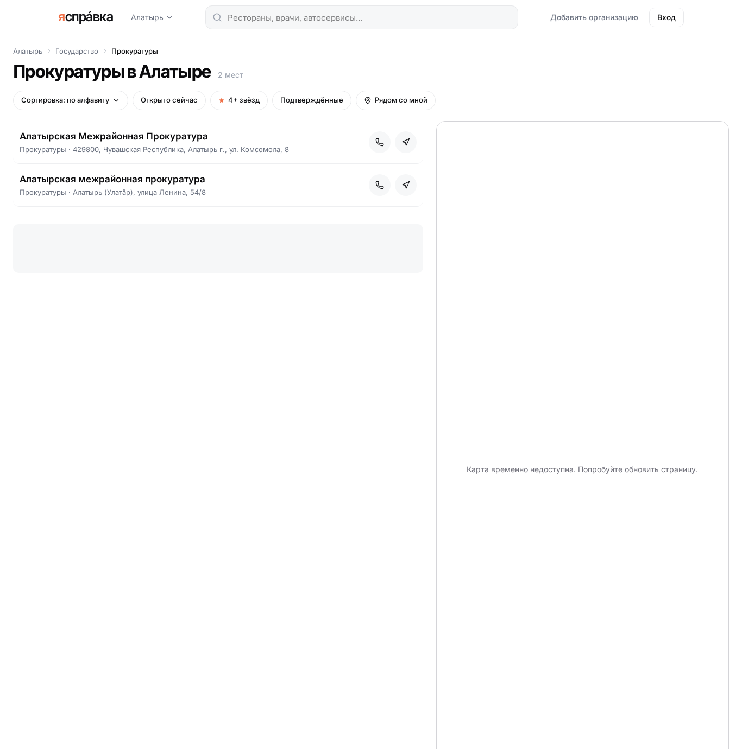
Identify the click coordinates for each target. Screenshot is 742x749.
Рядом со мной (401, 100)
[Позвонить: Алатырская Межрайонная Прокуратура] (380, 142)
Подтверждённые (311, 100)
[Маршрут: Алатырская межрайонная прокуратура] (406, 185)
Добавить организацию (594, 17)
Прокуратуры (134, 51)
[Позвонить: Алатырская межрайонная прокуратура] (380, 185)
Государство (76, 51)
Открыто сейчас (169, 100)
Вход (666, 17)
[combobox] (361, 17)
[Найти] (217, 17)
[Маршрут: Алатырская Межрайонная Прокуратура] (406, 142)
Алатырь (147, 17)
